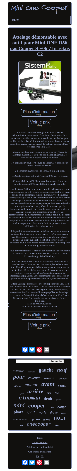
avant (47, 384)
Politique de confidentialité (40, 447)
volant (62, 385)
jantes (58, 399)
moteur (31, 384)
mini (19, 405)
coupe (61, 407)
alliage (17, 386)
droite (54, 412)
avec (57, 425)
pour (19, 376)
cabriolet (31, 372)
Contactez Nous (39, 442)
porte (51, 407)
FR (42, 456)
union (63, 413)
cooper (36, 405)
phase (36, 419)
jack (21, 425)
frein (22, 393)
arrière (35, 391)
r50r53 (46, 419)
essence (34, 377)
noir (60, 418)
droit (48, 398)
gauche (46, 370)
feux (57, 393)
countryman (20, 419)
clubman (29, 398)
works (42, 412)
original (49, 378)
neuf (62, 370)
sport (31, 412)
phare (18, 412)
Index (40, 437)
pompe (63, 378)
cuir (49, 392)
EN (37, 456)
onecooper (39, 424)
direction (18, 371)
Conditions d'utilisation (39, 451)
